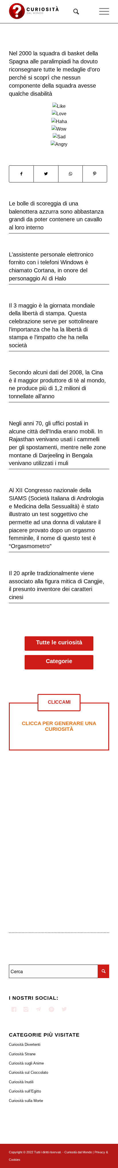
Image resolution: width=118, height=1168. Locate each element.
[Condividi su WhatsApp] (70, 174)
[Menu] (101, 11)
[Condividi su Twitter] (46, 174)
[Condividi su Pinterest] (95, 174)
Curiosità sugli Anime (26, 1063)
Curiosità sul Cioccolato (28, 1072)
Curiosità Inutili (21, 1082)
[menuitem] (73, 11)
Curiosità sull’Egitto (25, 1091)
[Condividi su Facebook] (21, 174)
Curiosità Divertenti (24, 1044)
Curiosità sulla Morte (26, 1101)
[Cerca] (73, 11)
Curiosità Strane (22, 1054)
